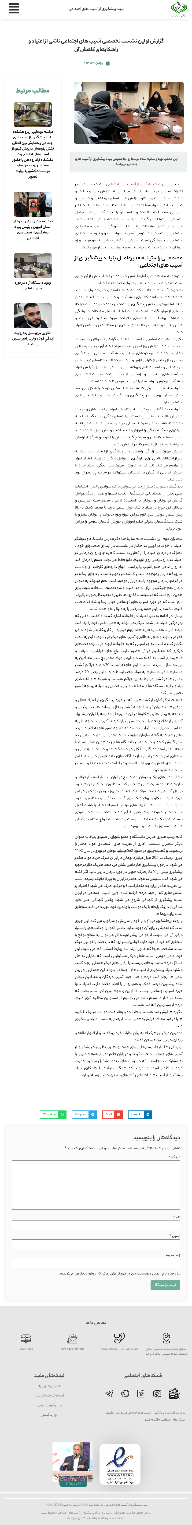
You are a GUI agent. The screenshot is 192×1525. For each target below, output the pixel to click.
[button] (140, 1114)
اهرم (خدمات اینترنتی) (49, 1396)
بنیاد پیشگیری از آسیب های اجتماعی (96, 9)
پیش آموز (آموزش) (49, 1405)
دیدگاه (174, 1157)
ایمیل (175, 1236)
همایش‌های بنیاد (49, 1386)
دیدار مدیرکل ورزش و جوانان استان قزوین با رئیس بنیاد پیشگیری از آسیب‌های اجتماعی (33, 230)
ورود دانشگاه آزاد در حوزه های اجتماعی (33, 286)
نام (176, 1217)
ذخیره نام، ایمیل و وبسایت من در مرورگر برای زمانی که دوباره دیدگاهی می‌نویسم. (117, 1274)
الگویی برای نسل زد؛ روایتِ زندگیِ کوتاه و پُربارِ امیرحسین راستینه (33, 338)
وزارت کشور (49, 1415)
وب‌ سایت (173, 1255)
